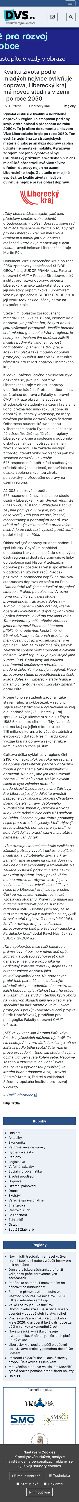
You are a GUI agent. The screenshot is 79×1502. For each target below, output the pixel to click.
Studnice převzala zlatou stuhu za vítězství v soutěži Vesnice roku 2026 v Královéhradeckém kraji (37, 1296)
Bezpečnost (18, 1215)
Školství (15, 1196)
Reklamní (55, 1484)
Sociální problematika (25, 1171)
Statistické (29, 1484)
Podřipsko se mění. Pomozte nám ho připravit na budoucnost (37, 1285)
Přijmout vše (39, 1492)
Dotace (14, 1191)
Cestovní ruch (19, 1210)
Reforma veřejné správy (27, 1147)
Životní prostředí (21, 1176)
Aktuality (15, 1138)
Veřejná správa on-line (26, 1200)
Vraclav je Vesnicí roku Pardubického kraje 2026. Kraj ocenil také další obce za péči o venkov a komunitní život (40, 1322)
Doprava (15, 1181)
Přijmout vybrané (26, 1476)
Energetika (17, 1205)
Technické (61, 1475)
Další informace (20, 1095)
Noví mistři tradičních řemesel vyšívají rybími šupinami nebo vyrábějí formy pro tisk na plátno (40, 1261)
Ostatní (14, 1224)
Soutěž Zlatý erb (21, 1230)
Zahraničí (16, 1220)
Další (13, 1376)
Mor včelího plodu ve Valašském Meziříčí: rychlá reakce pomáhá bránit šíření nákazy (41, 1369)
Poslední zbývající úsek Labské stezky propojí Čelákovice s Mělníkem (38, 1360)
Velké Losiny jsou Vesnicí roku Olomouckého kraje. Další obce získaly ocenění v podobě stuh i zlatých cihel (38, 1309)
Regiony (70, 106)
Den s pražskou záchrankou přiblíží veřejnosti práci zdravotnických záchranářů (36, 1274)
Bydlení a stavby (21, 1152)
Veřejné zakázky (21, 1167)
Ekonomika (17, 1142)
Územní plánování (22, 1186)
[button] (52, 17)
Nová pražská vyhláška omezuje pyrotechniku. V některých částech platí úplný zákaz (39, 1335)
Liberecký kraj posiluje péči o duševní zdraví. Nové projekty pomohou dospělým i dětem (41, 1349)
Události (15, 1133)
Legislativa (17, 1162)
